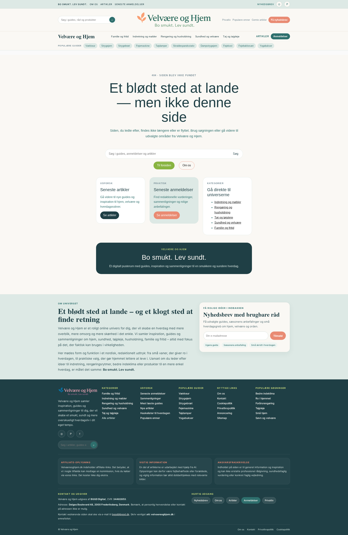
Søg (235, 153)
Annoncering (224, 413)
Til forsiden (164, 165)
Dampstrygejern (209, 45)
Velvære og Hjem (76, 36)
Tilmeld (278, 335)
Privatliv (226, 19)
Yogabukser (266, 45)
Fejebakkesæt (246, 45)
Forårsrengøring (265, 403)
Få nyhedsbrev (279, 19)
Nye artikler (147, 408)
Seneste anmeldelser (129, 4)
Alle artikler (108, 417)
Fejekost (227, 45)
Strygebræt (124, 45)
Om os (94, 4)
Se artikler (109, 215)
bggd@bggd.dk (120, 514)
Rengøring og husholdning (176, 36)
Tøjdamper (161, 45)
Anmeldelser (280, 36)
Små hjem (261, 413)
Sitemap (222, 417)
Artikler (106, 4)
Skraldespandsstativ (183, 45)
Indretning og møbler (145, 36)
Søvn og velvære (266, 417)
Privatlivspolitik (226, 408)
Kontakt (221, 398)
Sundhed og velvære (207, 36)
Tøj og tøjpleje (231, 36)
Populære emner (241, 19)
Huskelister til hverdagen (155, 413)
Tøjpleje (260, 408)
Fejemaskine (143, 45)
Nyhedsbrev (265, 4)
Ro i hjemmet (263, 398)
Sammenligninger (150, 398)
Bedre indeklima (265, 393)
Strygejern (106, 45)
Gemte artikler (259, 19)
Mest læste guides (151, 403)
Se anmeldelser (167, 215)
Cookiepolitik (224, 403)
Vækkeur (90, 45)
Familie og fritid (120, 36)
